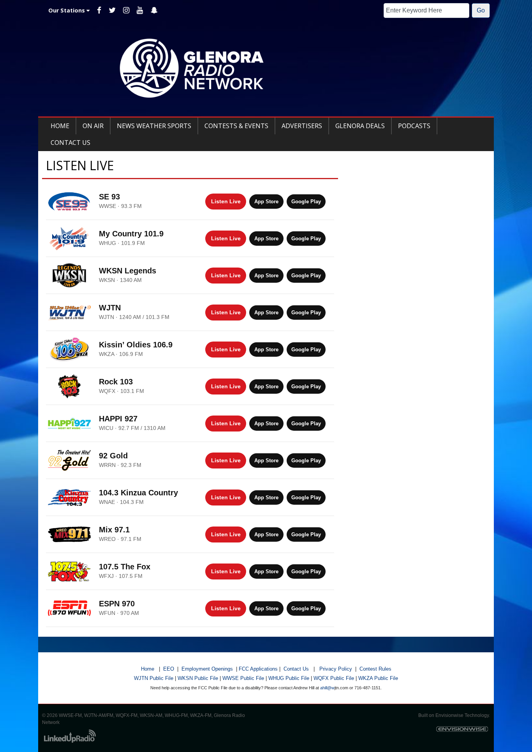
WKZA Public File (378, 678)
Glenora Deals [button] (360, 126)
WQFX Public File (334, 678)
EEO (168, 669)
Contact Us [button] (70, 142)
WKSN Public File (198, 678)
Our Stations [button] (67, 10)
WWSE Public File (243, 678)
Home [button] (60, 126)
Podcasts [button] (414, 126)
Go (481, 10)
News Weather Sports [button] (154, 126)
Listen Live (226, 201)
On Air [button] (93, 126)
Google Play (306, 201)
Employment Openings (207, 669)
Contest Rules (375, 669)
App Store (266, 201)
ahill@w (327, 687)
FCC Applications (258, 669)
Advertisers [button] (302, 126)
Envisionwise (449, 715)
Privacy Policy (335, 669)
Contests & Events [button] (236, 126)
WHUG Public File (288, 678)
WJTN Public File (153, 678)
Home (147, 669)
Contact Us (296, 669)
